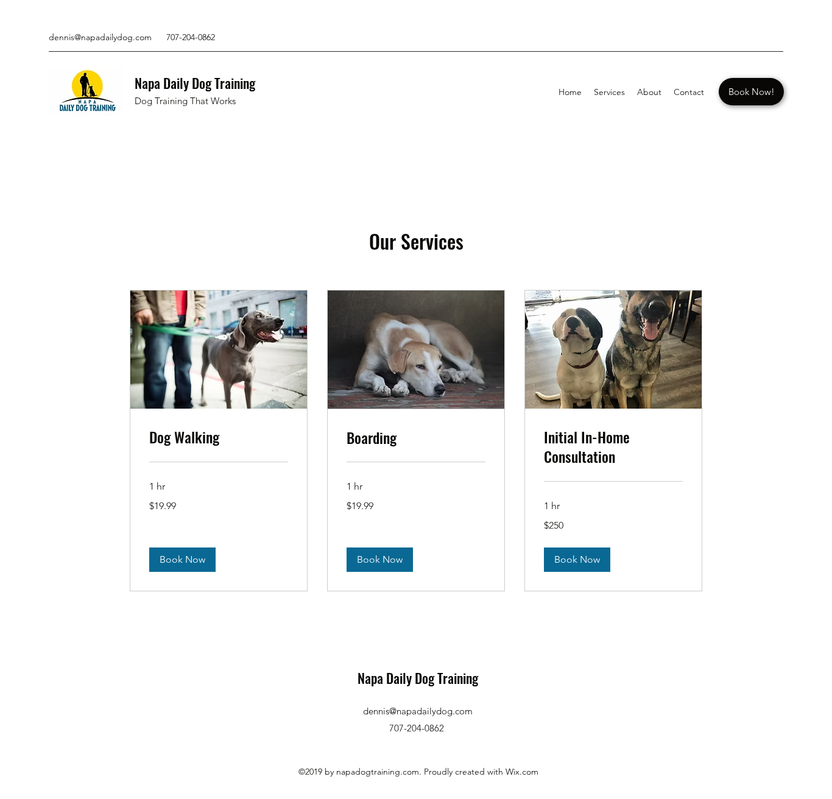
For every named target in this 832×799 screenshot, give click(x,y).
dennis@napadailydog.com (100, 37)
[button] (182, 559)
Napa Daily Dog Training (195, 83)
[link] (218, 437)
